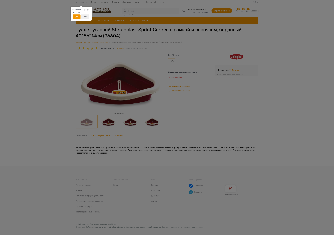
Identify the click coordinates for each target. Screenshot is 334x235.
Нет (85, 17)
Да (77, 17)
